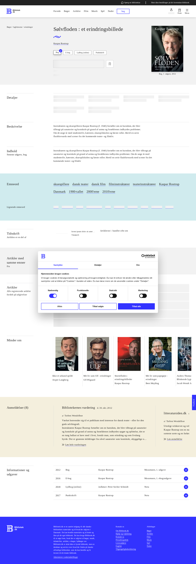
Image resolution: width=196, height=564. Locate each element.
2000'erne (93, 191)
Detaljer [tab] (98, 265)
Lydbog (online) (83, 53)
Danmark (59, 191)
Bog (57, 52)
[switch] (83, 296)
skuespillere (61, 184)
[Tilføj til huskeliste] (109, 64)
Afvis (59, 306)
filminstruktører (119, 184)
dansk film (99, 184)
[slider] (167, 50)
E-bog (67, 53)
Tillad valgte (98, 306)
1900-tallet (76, 191)
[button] (121, 470)
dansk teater (80, 184)
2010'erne (108, 191)
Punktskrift (100, 53)
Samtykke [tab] (58, 265)
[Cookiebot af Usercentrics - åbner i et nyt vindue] (143, 256)
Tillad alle (136, 306)
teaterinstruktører (144, 184)
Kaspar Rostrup (169, 184)
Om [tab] (138, 265)
